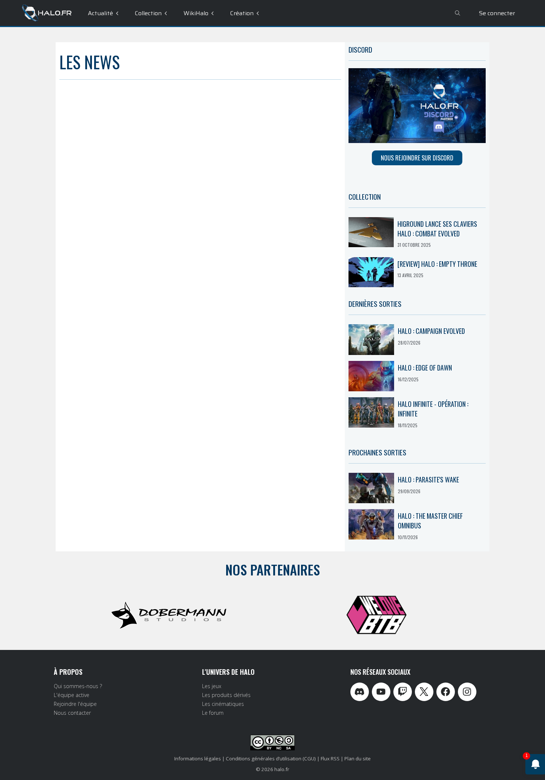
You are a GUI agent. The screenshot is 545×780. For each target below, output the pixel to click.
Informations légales (197, 758)
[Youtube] (381, 692)
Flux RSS (330, 758)
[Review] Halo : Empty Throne (437, 264)
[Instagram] (467, 692)
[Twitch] (402, 692)
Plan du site (357, 758)
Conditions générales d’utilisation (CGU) (271, 758)
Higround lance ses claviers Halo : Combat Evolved (437, 228)
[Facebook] (445, 692)
